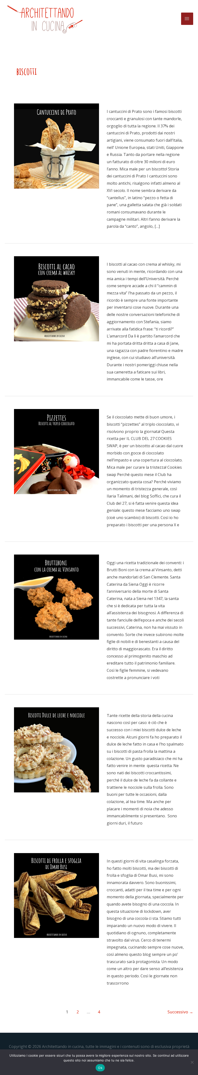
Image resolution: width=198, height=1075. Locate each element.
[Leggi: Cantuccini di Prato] (56, 145)
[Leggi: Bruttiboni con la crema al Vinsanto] (56, 596)
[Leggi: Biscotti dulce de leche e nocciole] (56, 749)
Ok (100, 1068)
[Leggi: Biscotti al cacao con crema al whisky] (56, 298)
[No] (192, 1062)
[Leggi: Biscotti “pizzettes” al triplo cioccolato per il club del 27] (56, 451)
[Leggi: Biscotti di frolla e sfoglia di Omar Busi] (56, 895)
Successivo (180, 1012)
